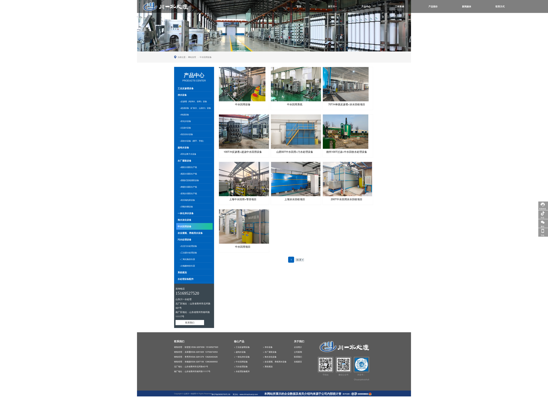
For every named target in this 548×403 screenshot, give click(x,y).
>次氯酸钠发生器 (187, 265)
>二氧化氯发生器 (187, 259)
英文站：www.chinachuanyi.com (245, 394)
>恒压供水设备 (186, 134)
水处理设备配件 (186, 279)
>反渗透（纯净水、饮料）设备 (193, 101)
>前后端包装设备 (187, 199)
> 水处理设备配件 (242, 371)
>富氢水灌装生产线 (188, 193)
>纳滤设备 (184, 114)
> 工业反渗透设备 (242, 347)
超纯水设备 (183, 147)
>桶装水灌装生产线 (188, 167)
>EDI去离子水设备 (188, 153)
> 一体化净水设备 (242, 356)
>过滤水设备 (185, 127)
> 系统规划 (268, 366)
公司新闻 (298, 351)
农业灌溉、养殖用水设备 (190, 233)
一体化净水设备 (186, 213)
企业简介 (298, 347)
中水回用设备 (206, 57)
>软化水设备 (185, 121)
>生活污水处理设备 (188, 246)
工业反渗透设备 (186, 88)
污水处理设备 (184, 239)
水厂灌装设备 (184, 160)
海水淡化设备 (184, 219)
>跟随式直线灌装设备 (189, 180)
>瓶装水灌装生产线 (188, 173)
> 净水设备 (268, 347)
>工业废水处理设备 (188, 252)
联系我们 (189, 322)
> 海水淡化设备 (270, 356)
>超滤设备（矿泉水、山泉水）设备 (195, 107)
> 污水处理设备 (241, 366)
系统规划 (182, 272)
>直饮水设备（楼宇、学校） (192, 140)
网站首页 (192, 57)
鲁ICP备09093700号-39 (221, 394)
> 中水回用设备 (241, 361)
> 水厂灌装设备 (270, 351)
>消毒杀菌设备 (186, 206)
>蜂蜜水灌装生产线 (188, 186)
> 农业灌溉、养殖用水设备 (275, 361)
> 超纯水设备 (240, 351)
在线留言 (298, 361)
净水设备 (182, 94)
